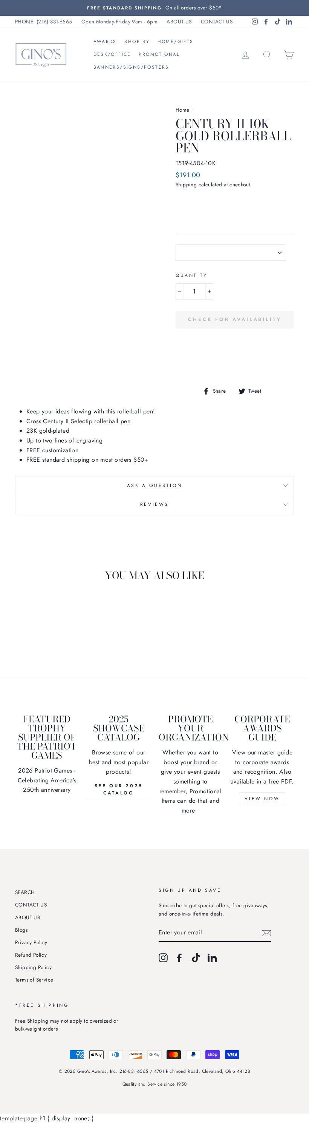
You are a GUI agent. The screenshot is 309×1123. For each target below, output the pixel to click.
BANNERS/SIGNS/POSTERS (131, 67)
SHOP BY (137, 41)
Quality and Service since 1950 (154, 1084)
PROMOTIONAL (159, 54)
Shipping (186, 184)
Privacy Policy (31, 942)
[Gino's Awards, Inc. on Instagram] (163, 957)
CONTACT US (217, 21)
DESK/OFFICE (112, 54)
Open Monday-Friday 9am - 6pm (119, 21)
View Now (262, 798)
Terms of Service (34, 979)
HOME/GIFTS (176, 41)
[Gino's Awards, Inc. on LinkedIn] (212, 957)
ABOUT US (179, 21)
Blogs (21, 930)
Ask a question (154, 485)
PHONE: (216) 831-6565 (43, 21)
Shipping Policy (33, 967)
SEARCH (25, 892)
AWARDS (105, 41)
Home (183, 110)
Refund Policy (31, 955)
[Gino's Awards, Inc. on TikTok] (195, 957)
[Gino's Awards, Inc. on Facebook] (179, 957)
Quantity (192, 275)
